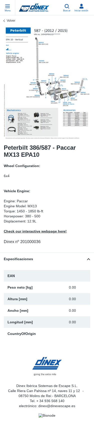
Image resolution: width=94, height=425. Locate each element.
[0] (47, 82)
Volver (11, 20)
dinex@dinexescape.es (56, 406)
